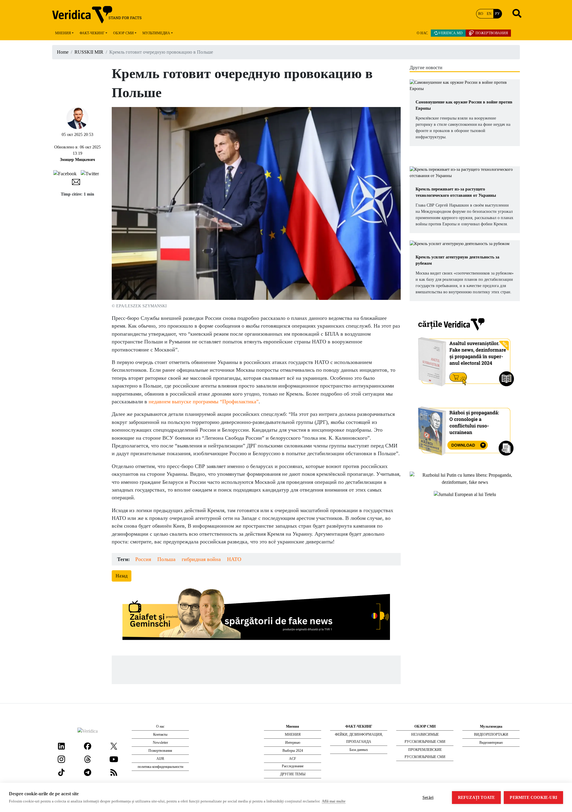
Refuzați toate (476, 797)
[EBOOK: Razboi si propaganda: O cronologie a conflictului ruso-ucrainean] (465, 429)
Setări (427, 797)
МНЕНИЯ (293, 734)
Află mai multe (334, 801)
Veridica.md (451, 33)
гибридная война (201, 559)
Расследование (293, 766)
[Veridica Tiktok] (61, 771)
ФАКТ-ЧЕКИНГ (92, 33)
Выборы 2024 (292, 751)
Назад (122, 575)
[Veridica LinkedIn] (61, 745)
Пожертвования (491, 33)
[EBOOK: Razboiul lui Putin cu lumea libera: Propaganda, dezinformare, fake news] (465, 478)
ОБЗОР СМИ (123, 33)
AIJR (160, 759)
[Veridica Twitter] (114, 745)
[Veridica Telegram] (87, 771)
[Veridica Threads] (87, 758)
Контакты (160, 734)
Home (63, 52)
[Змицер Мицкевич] (77, 117)
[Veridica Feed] (114, 771)
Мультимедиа (156, 33)
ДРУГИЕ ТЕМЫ (292, 774)
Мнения (63, 33)
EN (489, 14)
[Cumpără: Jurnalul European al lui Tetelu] (465, 494)
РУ (497, 14)
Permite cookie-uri (533, 797)
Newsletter (160, 742)
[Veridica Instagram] (61, 758)
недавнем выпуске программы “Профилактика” (204, 402)
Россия (143, 559)
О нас (422, 33)
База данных (358, 750)
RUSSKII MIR (88, 52)
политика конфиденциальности (160, 767)
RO (480, 14)
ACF (292, 759)
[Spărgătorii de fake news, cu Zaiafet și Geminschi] (256, 616)
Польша (166, 559)
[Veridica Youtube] (114, 758)
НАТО (234, 559)
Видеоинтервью (491, 742)
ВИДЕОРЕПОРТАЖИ (491, 734)
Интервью (292, 742)
